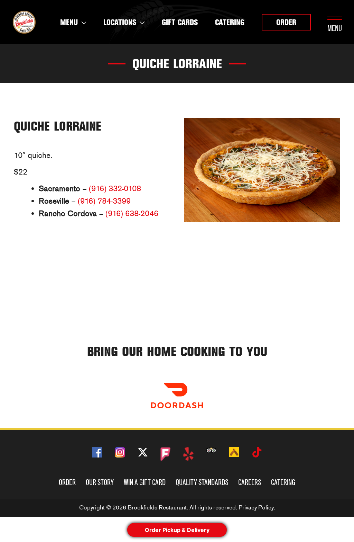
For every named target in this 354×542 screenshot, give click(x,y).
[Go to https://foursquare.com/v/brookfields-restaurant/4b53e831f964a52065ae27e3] (165, 454)
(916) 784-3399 (104, 201)
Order (67, 482)
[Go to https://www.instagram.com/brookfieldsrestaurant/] (120, 452)
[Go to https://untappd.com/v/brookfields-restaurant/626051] (234, 452)
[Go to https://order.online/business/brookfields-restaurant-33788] (177, 395)
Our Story (100, 482)
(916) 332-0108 (115, 188)
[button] (286, 22)
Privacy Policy (256, 507)
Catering (283, 482)
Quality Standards (202, 482)
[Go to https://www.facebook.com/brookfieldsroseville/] (97, 452)
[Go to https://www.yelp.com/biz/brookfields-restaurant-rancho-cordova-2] (188, 454)
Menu (334, 28)
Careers (249, 482)
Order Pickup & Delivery (177, 529)
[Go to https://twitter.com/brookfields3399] (143, 453)
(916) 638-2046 (131, 213)
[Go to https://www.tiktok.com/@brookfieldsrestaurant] (257, 453)
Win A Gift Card (145, 482)
